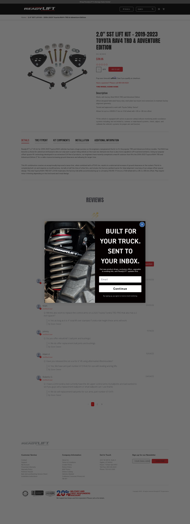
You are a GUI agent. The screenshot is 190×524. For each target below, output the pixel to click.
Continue (120, 289)
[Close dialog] (142, 224)
